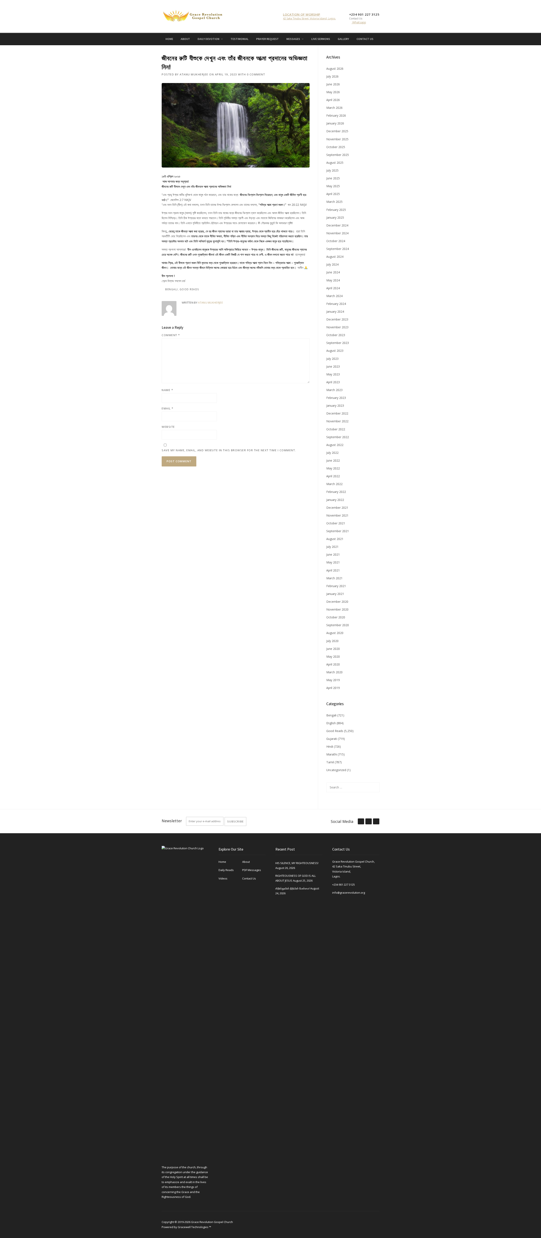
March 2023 (334, 390)
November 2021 (337, 515)
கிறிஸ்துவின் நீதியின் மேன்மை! (292, 888)
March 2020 (334, 672)
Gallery (343, 39)
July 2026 (332, 76)
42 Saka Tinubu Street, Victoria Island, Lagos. (309, 18)
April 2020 (333, 664)
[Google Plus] (368, 822)
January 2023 (335, 406)
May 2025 (333, 186)
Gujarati (331, 739)
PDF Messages (251, 870)
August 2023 (334, 351)
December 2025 (337, 131)
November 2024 (337, 233)
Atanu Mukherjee (194, 74)
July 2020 (332, 641)
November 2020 (337, 609)
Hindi (329, 746)
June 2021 (333, 554)
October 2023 (335, 335)
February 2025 (336, 210)
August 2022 (334, 445)
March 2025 (334, 202)
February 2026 (336, 115)
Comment (171, 335)
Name (167, 390)
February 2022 (336, 492)
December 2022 (337, 413)
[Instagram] (383, 38)
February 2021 (336, 586)
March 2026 (334, 108)
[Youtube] (389, 38)
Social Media (342, 821)
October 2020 (335, 617)
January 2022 (335, 500)
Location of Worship (301, 14)
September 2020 (337, 625)
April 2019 (333, 688)
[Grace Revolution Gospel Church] (192, 15)
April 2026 (333, 100)
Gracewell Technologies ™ (194, 1227)
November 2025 (337, 139)
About (185, 39)
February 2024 (336, 304)
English (331, 723)
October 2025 (335, 147)
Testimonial (240, 39)
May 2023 (333, 374)
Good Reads (189, 289)
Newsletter (172, 820)
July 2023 (332, 359)
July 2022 (332, 453)
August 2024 (334, 257)
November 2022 (337, 421)
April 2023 (333, 382)
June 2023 (333, 366)
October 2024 (335, 241)
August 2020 (334, 633)
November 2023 (337, 327)
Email (168, 408)
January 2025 (335, 217)
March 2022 (334, 484)
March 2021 (334, 578)
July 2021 (332, 547)
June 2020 (333, 649)
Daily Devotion (208, 39)
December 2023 (337, 319)
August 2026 (334, 69)
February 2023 (336, 398)
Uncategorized (336, 770)
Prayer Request (267, 39)
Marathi (331, 754)
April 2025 (333, 194)
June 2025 (333, 178)
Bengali (171, 289)
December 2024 (337, 225)
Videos (223, 878)
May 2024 (333, 280)
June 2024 (333, 272)
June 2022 (333, 460)
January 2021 (335, 594)
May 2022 (333, 468)
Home (169, 39)
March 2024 (334, 296)
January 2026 (335, 123)
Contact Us (365, 39)
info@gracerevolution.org (348, 892)
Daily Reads (226, 870)
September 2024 (337, 249)
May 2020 (333, 656)
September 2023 (337, 343)
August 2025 (334, 163)
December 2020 (337, 602)
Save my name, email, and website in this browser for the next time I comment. (229, 450)
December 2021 (337, 508)
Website (168, 427)
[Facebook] (378, 38)
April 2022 (333, 476)
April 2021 (333, 570)
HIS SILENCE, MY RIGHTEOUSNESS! (296, 863)
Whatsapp (358, 22)
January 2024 (335, 312)
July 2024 (332, 264)
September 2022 (337, 437)
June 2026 (333, 84)
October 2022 (335, 429)
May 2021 (333, 562)
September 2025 (337, 155)
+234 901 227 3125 (343, 884)
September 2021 (337, 531)
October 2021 (335, 523)
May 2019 (333, 680)
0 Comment (256, 74)
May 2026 (333, 92)
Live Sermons (320, 39)
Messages (293, 39)
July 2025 (332, 170)
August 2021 (334, 539)
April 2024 (333, 288)
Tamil (330, 762)
